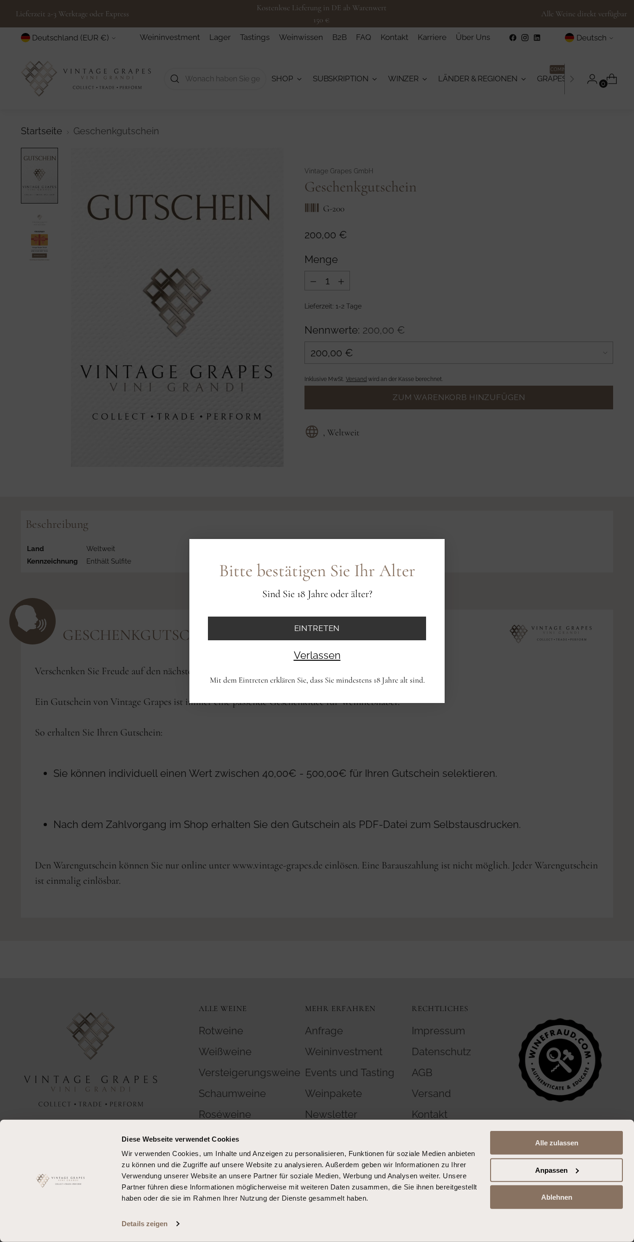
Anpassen (551, 1170)
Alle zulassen (556, 1143)
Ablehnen (556, 1197)
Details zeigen (145, 1224)
